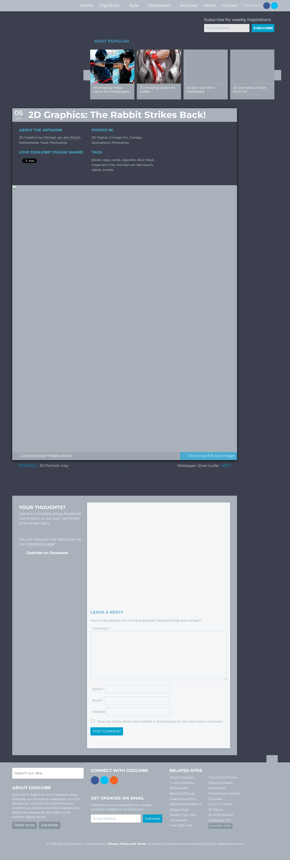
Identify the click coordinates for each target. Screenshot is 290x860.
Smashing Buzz (220, 815)
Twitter (274, 5)
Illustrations (101, 143)
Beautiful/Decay (182, 793)
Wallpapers (159, 5)
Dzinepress (178, 820)
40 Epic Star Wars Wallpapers (200, 90)
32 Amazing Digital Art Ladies (157, 90)
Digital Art (109, 5)
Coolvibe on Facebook (47, 553)
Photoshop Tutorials (224, 793)
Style (134, 5)
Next (277, 75)
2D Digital (99, 137)
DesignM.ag (178, 809)
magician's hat (103, 165)
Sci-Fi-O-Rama (220, 804)
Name (98, 689)
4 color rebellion (182, 783)
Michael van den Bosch (62, 137)
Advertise (49, 825)
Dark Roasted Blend (185, 804)
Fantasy (135, 137)
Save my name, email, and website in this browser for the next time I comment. (160, 721)
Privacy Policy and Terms (127, 844)
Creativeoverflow (182, 799)
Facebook (266, 5)
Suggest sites (220, 826)
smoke (107, 170)
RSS (114, 780)
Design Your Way (182, 815)
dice (140, 160)
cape (106, 160)
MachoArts (217, 788)
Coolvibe (36, 5)
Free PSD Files (180, 825)
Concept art (118, 137)
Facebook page (40, 544)
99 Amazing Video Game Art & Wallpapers (111, 90)
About (209, 5)
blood (96, 160)
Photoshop (120, 143)
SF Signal (215, 809)
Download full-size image (211, 456)
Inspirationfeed (220, 783)
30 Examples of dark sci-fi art (249, 90)
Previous (86, 75)
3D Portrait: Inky (53, 466)
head (149, 160)
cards (115, 160)
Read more (24, 825)
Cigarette (128, 160)
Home (86, 5)
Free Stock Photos (222, 777)
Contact (230, 5)
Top (272, 759)
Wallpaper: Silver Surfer (198, 466)
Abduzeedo (178, 788)
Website (98, 712)
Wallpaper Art (219, 820)
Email (97, 700)
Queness (215, 799)
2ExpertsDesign (182, 777)
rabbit (96, 170)
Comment (101, 628)
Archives (189, 5)
